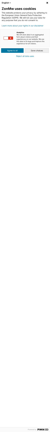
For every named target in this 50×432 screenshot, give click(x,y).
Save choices (37, 50)
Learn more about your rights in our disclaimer (22, 26)
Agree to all (12, 50)
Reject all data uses (25, 56)
